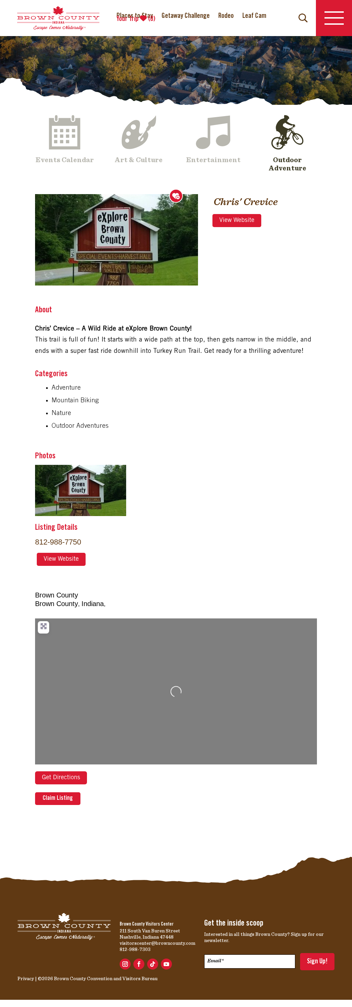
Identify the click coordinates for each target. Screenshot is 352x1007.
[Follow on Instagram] (125, 964)
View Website (236, 220)
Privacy (26, 978)
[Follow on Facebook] (138, 964)
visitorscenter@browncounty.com (157, 943)
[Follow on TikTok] (152, 964)
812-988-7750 (58, 542)
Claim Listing (58, 798)
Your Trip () (136, 19)
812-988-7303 (135, 949)
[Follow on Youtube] (166, 964)
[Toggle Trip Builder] (176, 196)
